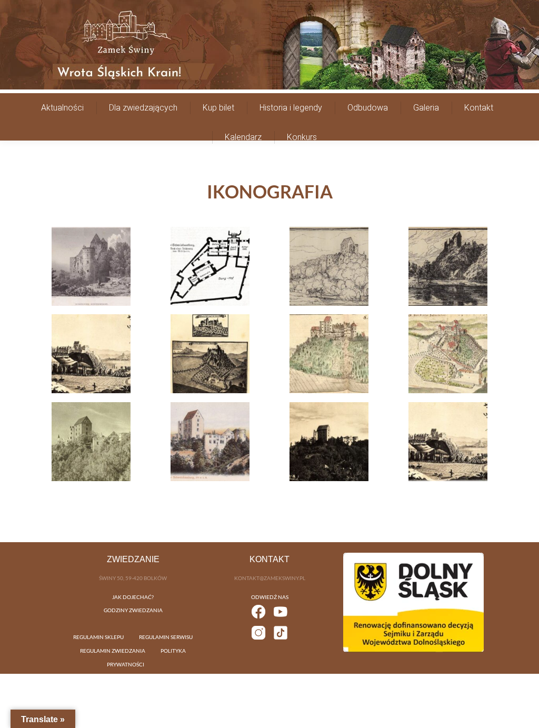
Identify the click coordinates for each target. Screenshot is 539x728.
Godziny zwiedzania (133, 610)
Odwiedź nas (269, 597)
